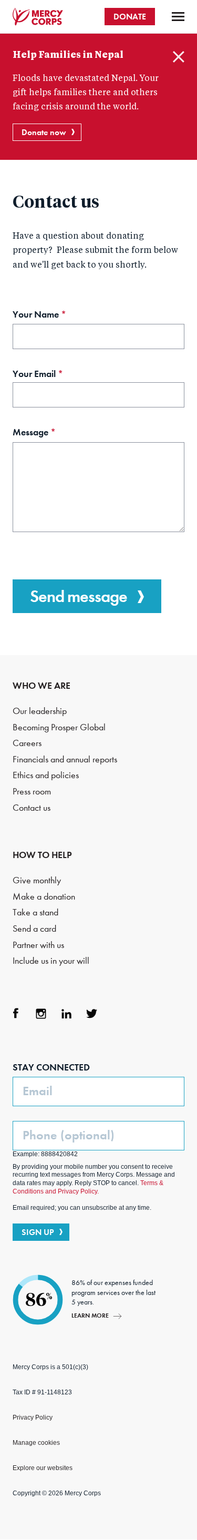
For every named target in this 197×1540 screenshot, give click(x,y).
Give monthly (37, 880)
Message (52, 433)
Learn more (90, 1315)
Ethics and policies (46, 775)
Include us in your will (51, 960)
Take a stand (35, 912)
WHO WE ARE (41, 685)
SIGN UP (38, 1232)
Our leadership (40, 711)
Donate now (44, 132)
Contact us (31, 807)
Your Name (57, 316)
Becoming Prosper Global (59, 727)
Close (178, 57)
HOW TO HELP (42, 855)
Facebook (15, 1013)
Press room (32, 791)
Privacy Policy (33, 1417)
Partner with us (38, 945)
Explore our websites (42, 1468)
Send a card (34, 928)
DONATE (129, 17)
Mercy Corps (38, 16)
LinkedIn (66, 1013)
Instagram (40, 1013)
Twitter (91, 1013)
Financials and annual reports (65, 759)
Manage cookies (36, 1442)
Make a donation (44, 896)
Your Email (56, 375)
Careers (27, 743)
